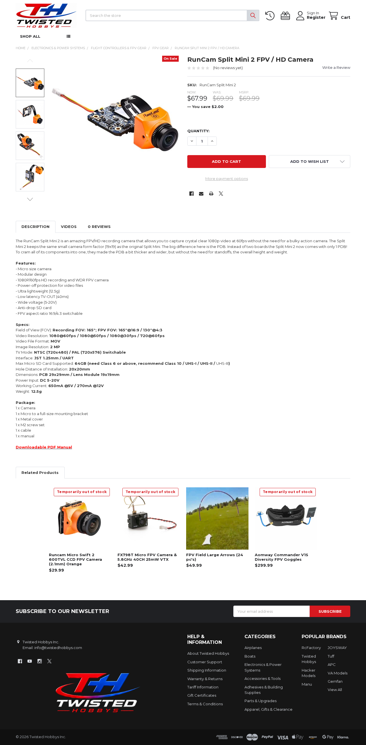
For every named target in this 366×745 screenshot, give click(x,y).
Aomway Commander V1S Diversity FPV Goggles (281, 557)
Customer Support (204, 662)
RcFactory (311, 647)
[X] (221, 194)
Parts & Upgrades (260, 700)
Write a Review (336, 67)
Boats (249, 656)
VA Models (337, 673)
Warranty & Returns (204, 678)
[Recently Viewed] (271, 15)
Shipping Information (206, 670)
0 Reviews (99, 226)
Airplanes (253, 647)
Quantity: (198, 131)
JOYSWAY (337, 647)
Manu (307, 684)
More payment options (226, 178)
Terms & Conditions (205, 704)
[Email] (201, 194)
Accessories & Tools (262, 678)
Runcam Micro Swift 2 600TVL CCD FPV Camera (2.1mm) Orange (75, 559)
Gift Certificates (201, 695)
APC (332, 664)
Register (316, 17)
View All (335, 689)
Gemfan (335, 681)
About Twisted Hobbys (208, 653)
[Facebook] (191, 194)
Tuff (331, 656)
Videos (69, 226)
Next (30, 199)
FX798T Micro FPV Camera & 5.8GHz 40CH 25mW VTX (147, 557)
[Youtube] (29, 661)
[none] (115, 119)
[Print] (211, 194)
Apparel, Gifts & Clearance (268, 709)
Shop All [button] (30, 36)
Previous (30, 61)
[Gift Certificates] (286, 15)
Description (35, 226)
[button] (309, 161)
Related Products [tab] (40, 472)
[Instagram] (39, 661)
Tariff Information (202, 687)
